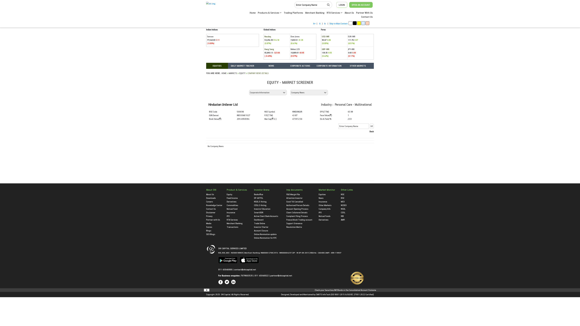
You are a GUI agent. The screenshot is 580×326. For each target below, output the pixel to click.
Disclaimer (210, 212)
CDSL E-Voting (260, 205)
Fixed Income (232, 198)
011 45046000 (225, 269)
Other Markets (325, 205)
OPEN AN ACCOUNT (361, 4)
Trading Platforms (293, 12)
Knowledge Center (214, 205)
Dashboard (258, 219)
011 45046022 (262, 275)
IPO (228, 216)
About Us (349, 12)
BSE (342, 198)
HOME (224, 73)
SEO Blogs (210, 234)
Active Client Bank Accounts (266, 216)
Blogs (208, 230)
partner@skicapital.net (281, 275)
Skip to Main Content (338, 23)
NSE (342, 194)
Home (253, 12)
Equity (242, 73)
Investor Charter (261, 226)
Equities (322, 194)
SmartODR (258, 212)
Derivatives (232, 201)
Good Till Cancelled (294, 201)
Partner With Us (364, 12)
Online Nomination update (265, 234)
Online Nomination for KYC (265, 237)
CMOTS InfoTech (323, 294)
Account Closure (261, 230)
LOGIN (342, 4)
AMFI (343, 219)
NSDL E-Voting (260, 201)
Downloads (211, 198)
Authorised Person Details (297, 205)
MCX (343, 201)
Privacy (209, 216)
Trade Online (259, 223)
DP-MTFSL (258, 198)
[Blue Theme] (363, 23)
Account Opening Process (297, 208)
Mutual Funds (324, 216)
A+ (314, 23)
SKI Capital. (226, 294)
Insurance (231, 212)
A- (325, 23)
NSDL (343, 208)
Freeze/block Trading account (299, 219)
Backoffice (258, 194)
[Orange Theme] (367, 23)
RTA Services (334, 12)
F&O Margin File (293, 194)
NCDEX (343, 205)
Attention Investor (294, 198)
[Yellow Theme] (359, 23)
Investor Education (262, 208)
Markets (233, 73)
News (321, 198)
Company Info (324, 208)
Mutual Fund (232, 208)
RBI (342, 216)
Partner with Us (213, 219)
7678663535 (247, 275)
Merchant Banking (314, 12)
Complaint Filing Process (297, 216)
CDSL (343, 212)
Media (208, 223)
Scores (209, 226)
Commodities (232, 205)
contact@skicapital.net (245, 269)
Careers (209, 201)
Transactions (232, 226)
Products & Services (269, 12)
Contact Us (367, 16)
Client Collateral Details (297, 212)
